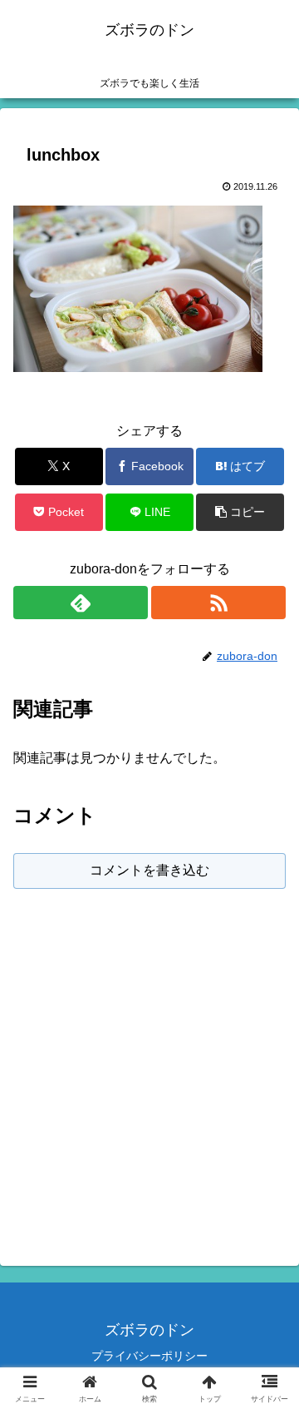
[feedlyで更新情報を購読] (80, 602)
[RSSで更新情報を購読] (218, 602)
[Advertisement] (149, 1065)
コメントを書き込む (149, 870)
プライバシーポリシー (149, 1355)
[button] (240, 512)
